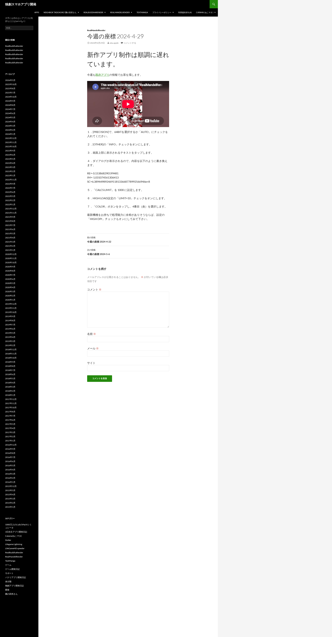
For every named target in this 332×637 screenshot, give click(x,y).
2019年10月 (11, 312)
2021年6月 (10, 229)
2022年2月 (10, 200)
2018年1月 (10, 395)
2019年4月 (10, 337)
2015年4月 (10, 494)
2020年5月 (10, 283)
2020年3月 (10, 291)
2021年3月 (10, 241)
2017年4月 (10, 428)
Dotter (8, 540)
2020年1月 (10, 299)
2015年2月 (10, 502)
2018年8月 (10, 366)
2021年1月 (10, 250)
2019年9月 (10, 316)
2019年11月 (11, 308)
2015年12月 (11, 486)
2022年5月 (10, 196)
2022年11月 (11, 179)
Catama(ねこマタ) (13, 536)
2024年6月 (10, 113)
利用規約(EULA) (185, 12)
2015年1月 (10, 507)
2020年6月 (10, 279)
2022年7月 (10, 188)
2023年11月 (11, 142)
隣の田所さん (11, 594)
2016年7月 (10, 457)
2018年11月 (11, 353)
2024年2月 (10, 130)
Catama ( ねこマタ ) (204, 12)
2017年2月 (10, 436)
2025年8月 (10, 88)
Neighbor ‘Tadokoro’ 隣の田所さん (60, 12)
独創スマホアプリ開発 (20, 4)
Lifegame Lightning (13, 544)
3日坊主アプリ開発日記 (16, 531)
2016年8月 (10, 453)
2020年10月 (11, 262)
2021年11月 (11, 212)
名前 (91, 333)
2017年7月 (10, 415)
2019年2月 (10, 345)
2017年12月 (11, 399)
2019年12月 (11, 304)
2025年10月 (11, 84)
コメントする (130, 43)
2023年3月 (10, 167)
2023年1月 (10, 175)
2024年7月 (10, 109)
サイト (91, 362)
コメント (94, 289)
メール (93, 348)
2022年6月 (10, 192)
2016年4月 (10, 469)
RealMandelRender (120, 12)
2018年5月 (10, 378)
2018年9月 (10, 362)
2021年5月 (10, 233)
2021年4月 (10, 237)
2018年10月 (11, 357)
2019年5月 (10, 333)
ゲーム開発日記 (12, 569)
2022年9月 (10, 183)
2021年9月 (10, 217)
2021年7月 (10, 225)
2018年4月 (10, 382)
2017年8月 (10, 411)
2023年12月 (11, 138)
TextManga (142, 12)
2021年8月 (10, 221)
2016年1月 (10, 482)
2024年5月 (10, 117)
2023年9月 (10, 150)
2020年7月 (10, 275)
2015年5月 (10, 490)
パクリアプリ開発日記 (15, 577)
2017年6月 (10, 420)
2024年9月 (10, 101)
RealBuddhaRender (93, 12)
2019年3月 (10, 341)
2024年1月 (10, 134)
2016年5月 (10, 465)
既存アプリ (102, 74)
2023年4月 (10, 163)
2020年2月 (10, 295)
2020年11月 (11, 258)
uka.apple (114, 43)
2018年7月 (10, 370)
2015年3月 (10, 498)
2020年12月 (11, 254)
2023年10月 (11, 146)
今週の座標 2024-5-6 (98, 252)
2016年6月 (10, 461)
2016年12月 (11, 444)
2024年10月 (11, 96)
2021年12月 (11, 208)
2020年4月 (10, 287)
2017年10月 (11, 407)
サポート (9, 573)
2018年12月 (11, 349)
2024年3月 (10, 125)
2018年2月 (10, 391)
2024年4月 (10, 121)
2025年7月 (10, 92)
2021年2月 (10, 246)
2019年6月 (10, 328)
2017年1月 (10, 440)
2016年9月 (10, 449)
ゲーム (8, 565)
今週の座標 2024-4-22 (99, 239)
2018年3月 (10, 386)
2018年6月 (10, 374)
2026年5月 (10, 80)
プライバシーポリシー (161, 12)
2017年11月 (11, 403)
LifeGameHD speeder (15, 548)
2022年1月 (10, 204)
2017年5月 (10, 424)
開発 (7, 589)
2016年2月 (10, 478)
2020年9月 (10, 266)
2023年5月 (10, 159)
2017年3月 (10, 432)
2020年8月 (10, 270)
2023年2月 (10, 171)
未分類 (8, 581)
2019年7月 (10, 324)
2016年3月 (10, 473)
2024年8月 (10, 105)
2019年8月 (10, 320)
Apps (36, 12)
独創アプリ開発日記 (14, 585)
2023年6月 (10, 154)
